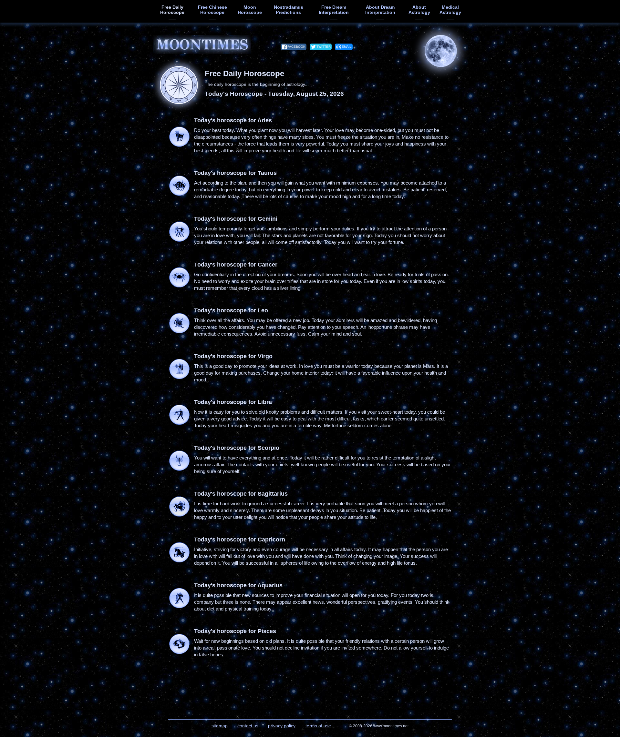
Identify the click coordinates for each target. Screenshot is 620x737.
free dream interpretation (334, 10)
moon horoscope (250, 10)
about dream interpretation (380, 10)
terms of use (318, 725)
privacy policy (281, 725)
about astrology (419, 10)
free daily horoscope (172, 10)
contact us (247, 725)
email (347, 46)
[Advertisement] (119, 155)
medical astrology (450, 10)
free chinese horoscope (212, 10)
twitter (323, 46)
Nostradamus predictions (288, 10)
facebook (296, 46)
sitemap (220, 725)
